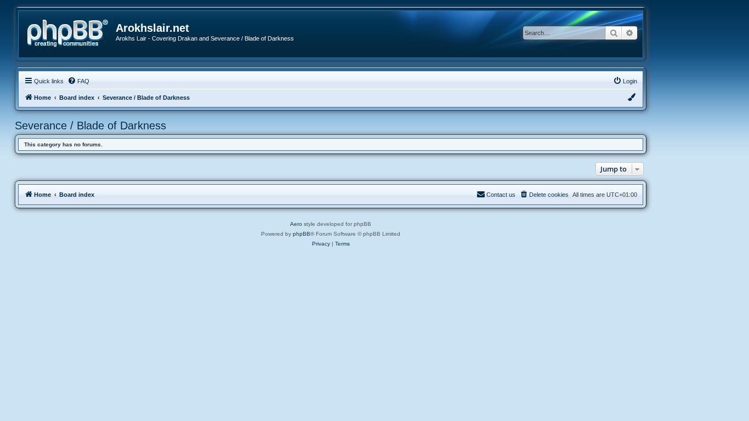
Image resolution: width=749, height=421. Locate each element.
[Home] (71, 32)
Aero (296, 224)
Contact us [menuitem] (500, 194)
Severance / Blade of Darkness (90, 126)
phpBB (301, 234)
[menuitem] (78, 81)
